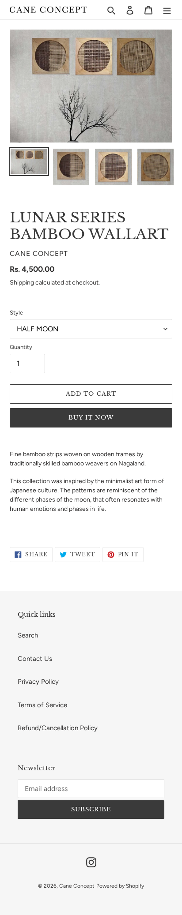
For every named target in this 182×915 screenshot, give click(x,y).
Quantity (21, 347)
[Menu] (167, 9)
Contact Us (35, 659)
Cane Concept (77, 886)
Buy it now (91, 417)
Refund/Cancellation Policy (58, 728)
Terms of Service (42, 705)
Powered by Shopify (120, 886)
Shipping (22, 282)
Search (28, 635)
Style (16, 312)
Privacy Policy (38, 682)
